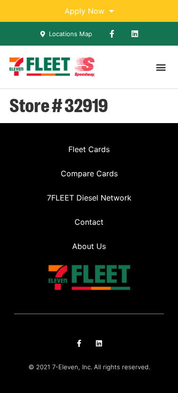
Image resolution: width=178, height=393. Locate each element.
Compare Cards (89, 173)
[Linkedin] (134, 33)
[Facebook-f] (112, 33)
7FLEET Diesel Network (89, 197)
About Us (89, 246)
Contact (89, 222)
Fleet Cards (89, 149)
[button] (161, 67)
